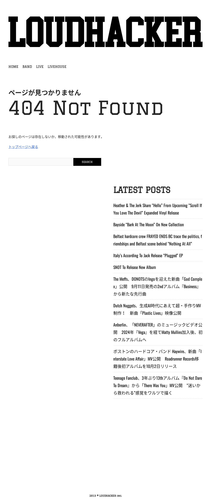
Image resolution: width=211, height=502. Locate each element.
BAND (27, 66)
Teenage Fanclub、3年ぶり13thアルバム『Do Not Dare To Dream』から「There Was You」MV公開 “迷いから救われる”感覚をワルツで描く (157, 385)
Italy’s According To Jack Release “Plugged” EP (148, 255)
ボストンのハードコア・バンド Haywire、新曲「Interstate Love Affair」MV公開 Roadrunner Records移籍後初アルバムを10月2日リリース (157, 358)
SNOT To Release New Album (134, 267)
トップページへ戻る (23, 146)
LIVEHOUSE (57, 66)
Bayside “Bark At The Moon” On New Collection (148, 224)
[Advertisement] (105, 460)
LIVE (39, 66)
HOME (13, 66)
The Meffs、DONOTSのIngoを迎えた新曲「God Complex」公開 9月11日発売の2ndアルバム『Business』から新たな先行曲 (157, 286)
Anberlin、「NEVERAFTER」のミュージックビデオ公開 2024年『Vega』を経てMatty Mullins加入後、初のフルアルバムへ (158, 332)
